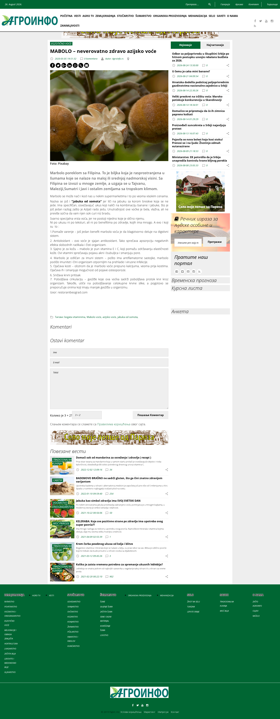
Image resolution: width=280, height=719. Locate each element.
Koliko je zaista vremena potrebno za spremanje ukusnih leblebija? (119, 564)
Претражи (215, 242)
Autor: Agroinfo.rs (114, 58)
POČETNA (66, 16)
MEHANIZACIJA (197, 16)
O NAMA (232, 16)
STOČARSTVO (125, 16)
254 (111, 493)
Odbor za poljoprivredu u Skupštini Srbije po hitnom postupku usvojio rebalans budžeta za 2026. (200, 57)
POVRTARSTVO (10, 606)
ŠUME (102, 601)
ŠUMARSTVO (143, 16)
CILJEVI (255, 611)
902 (111, 576)
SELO (212, 16)
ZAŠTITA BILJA (10, 653)
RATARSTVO (9, 601)
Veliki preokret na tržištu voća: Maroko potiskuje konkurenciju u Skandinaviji (197, 98)
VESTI (77, 16)
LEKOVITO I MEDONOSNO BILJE (10, 663)
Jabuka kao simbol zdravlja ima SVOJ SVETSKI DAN (108, 500)
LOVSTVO (104, 635)
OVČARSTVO (72, 611)
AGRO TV (88, 16)
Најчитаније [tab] (215, 45)
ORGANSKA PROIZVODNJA (170, 16)
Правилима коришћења (113, 424)
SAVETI (221, 16)
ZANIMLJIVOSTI (69, 25)
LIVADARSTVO (10, 648)
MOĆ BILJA (224, 611)
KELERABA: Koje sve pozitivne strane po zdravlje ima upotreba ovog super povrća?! (119, 523)
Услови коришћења (131, 711)
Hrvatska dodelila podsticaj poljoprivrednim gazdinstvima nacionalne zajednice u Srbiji (200, 83)
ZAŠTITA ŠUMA (106, 611)
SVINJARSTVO (73, 606)
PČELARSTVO (72, 631)
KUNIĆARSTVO (73, 646)
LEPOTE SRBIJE (193, 611)
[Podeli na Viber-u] (80, 65)
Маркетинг (149, 711)
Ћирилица (272, 4)
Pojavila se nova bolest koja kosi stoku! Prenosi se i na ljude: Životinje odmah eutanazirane (197, 143)
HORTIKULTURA (11, 643)
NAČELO (256, 616)
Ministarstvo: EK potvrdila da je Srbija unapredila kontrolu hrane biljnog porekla (199, 158)
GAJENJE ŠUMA (106, 606)
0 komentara (90, 58)
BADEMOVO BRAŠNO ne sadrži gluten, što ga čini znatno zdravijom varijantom (119, 479)
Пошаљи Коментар (150, 415)
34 (111, 469)
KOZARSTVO (72, 616)
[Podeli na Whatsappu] (75, 65)
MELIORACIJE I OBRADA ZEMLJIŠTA (10, 634)
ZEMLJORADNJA (105, 16)
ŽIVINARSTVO (73, 626)
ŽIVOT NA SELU (193, 601)
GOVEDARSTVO (73, 601)
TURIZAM (191, 606)
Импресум (163, 711)
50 (111, 512)
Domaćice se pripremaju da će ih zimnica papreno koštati (198, 112)
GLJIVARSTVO (10, 672)
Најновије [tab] (185, 45)
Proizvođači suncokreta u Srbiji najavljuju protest (199, 126)
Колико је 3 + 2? (61, 415)
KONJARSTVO (73, 621)
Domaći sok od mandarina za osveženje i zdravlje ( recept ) (113, 457)
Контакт (175, 711)
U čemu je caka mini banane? (191, 71)
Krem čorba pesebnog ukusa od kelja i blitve (104, 544)
